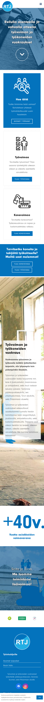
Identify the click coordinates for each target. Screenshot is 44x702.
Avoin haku (8, 665)
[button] (41, 4)
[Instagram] (25, 686)
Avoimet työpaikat (11, 661)
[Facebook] (18, 686)
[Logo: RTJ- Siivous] (7, 6)
